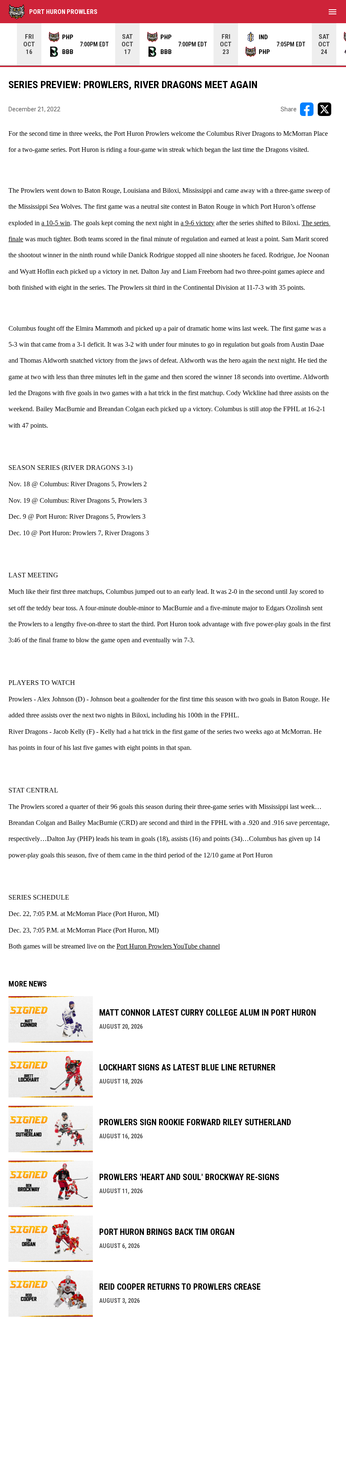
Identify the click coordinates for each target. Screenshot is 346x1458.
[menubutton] (332, 12)
